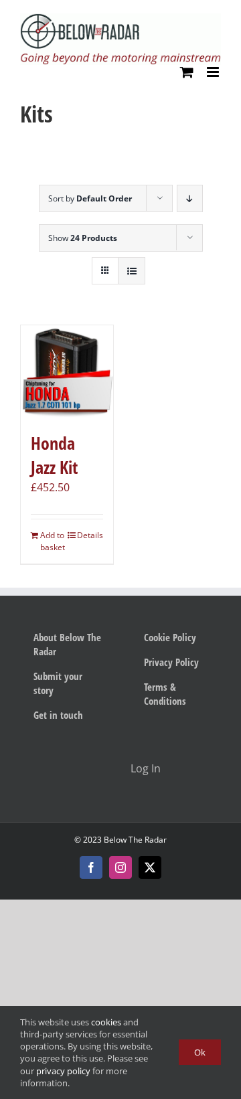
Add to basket (52, 541)
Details (90, 535)
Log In (146, 768)
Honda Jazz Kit (54, 455)
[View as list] (131, 271)
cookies (106, 1022)
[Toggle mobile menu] (214, 72)
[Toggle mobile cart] (186, 72)
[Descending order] (190, 198)
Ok (200, 1052)
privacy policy (63, 1071)
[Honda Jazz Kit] (67, 371)
